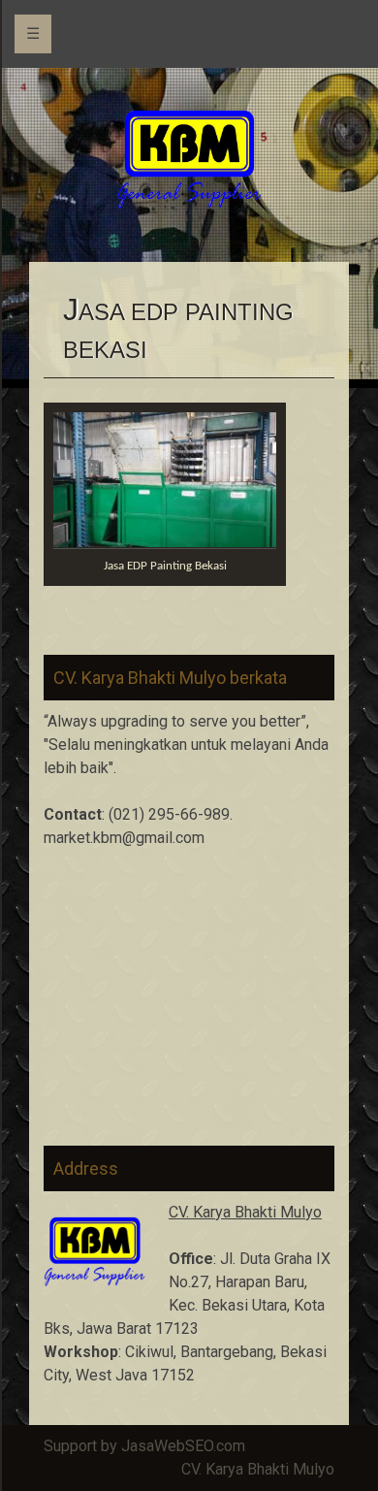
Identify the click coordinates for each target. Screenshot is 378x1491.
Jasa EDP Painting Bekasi (165, 566)
